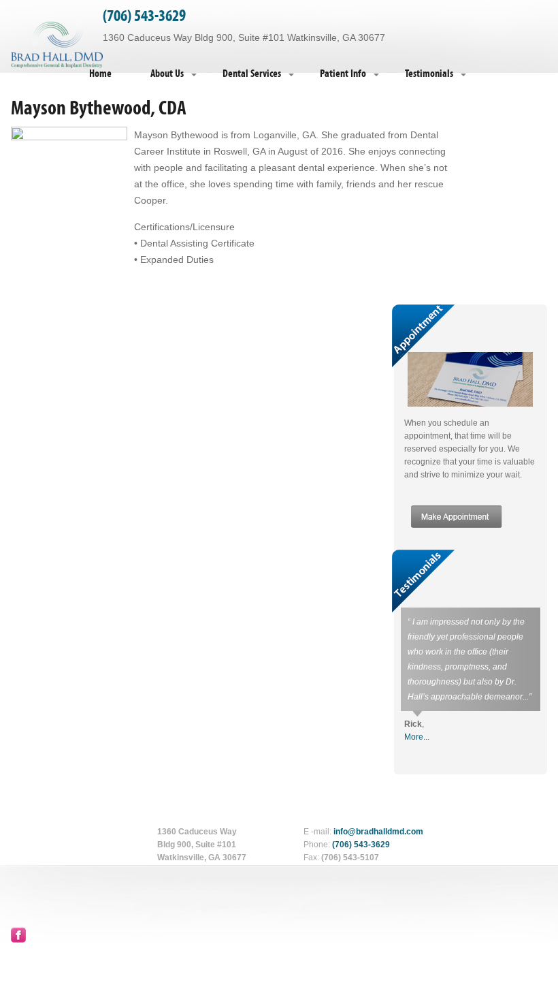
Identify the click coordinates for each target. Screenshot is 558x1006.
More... (416, 737)
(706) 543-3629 (144, 16)
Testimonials (429, 73)
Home (100, 73)
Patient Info (343, 73)
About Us (167, 73)
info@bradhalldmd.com (378, 831)
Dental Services (252, 73)
